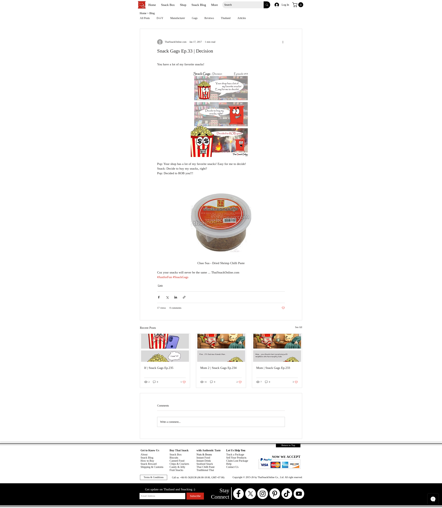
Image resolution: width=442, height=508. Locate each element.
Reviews (209, 18)
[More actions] (283, 42)
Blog (152, 13)
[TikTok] (286, 493)
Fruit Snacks (176, 470)
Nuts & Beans (204, 454)
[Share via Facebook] (158, 297)
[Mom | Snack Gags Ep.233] (277, 348)
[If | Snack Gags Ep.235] (165, 348)
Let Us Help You (235, 450)
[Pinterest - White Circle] (274, 493)
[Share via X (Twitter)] (167, 297)
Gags (195, 18)
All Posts (145, 18)
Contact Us (232, 466)
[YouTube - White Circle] (299, 493)
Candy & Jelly (177, 466)
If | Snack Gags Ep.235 (158, 368)
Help (229, 463)
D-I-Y (160, 18)
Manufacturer (177, 18)
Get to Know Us (150, 450)
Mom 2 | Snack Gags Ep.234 (218, 368)
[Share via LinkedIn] (175, 297)
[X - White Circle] (250, 493)
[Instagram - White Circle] (262, 493)
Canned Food (177, 460)
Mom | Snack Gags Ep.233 (273, 368)
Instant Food (203, 457)
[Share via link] (184, 297)
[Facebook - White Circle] (238, 493)
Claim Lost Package (237, 460)
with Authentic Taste (208, 450)
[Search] (267, 4)
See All (298, 327)
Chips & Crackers (179, 463)
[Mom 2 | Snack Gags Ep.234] (221, 348)
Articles (241, 18)
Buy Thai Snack (179, 450)
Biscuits (174, 457)
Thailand (225, 18)
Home (143, 13)
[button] (298, 4)
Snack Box (176, 454)
